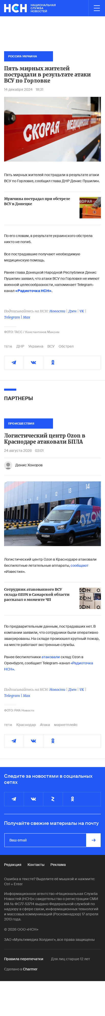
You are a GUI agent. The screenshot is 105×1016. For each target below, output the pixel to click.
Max (26, 317)
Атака (45, 724)
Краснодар (26, 724)
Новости (57, 311)
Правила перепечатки (23, 959)
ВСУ (51, 346)
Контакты (36, 864)
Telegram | (13, 317)
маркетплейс (66, 724)
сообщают (79, 565)
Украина (35, 346)
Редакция (12, 864)
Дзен (72, 311)
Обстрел (66, 346)
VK (82, 311)
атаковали (51, 657)
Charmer (30, 969)
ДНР (20, 346)
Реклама (58, 864)
